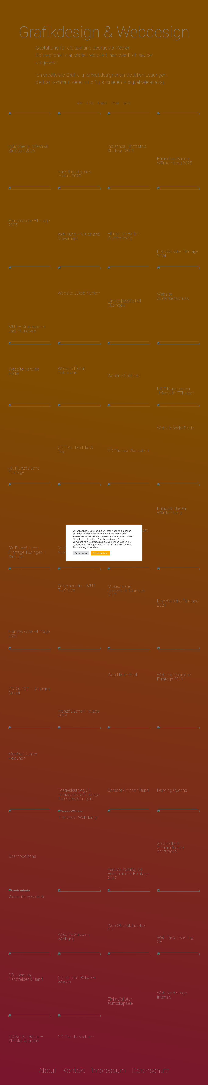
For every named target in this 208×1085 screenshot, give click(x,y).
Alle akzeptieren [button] (100, 553)
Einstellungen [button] (81, 553)
